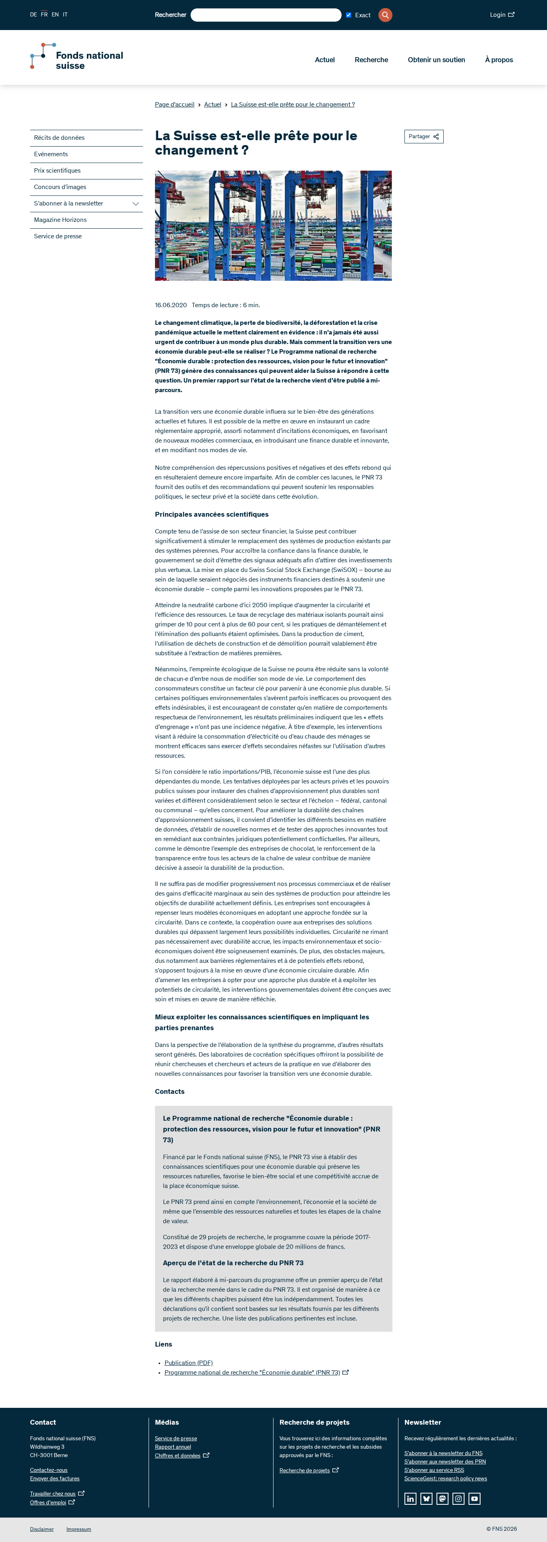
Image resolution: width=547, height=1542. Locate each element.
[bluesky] (426, 1499)
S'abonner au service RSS (434, 1471)
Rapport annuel (173, 1447)
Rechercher (170, 15)
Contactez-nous (49, 1471)
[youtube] (475, 1499)
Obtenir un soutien (436, 60)
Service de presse (58, 237)
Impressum (78, 1529)
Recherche (371, 60)
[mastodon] (442, 1499)
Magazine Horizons (60, 220)
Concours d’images (60, 187)
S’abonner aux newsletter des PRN (445, 1462)
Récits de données (59, 138)
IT (65, 15)
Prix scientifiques (57, 171)
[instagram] (458, 1499)
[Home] (88, 67)
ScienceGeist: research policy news (445, 1479)
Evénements (51, 154)
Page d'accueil (175, 105)
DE (33, 15)
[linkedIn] (410, 1499)
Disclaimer (42, 1529)
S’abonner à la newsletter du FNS (443, 1454)
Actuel (325, 60)
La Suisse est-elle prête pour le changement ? (293, 105)
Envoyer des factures (55, 1479)
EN (55, 15)
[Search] (385, 15)
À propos (499, 60)
